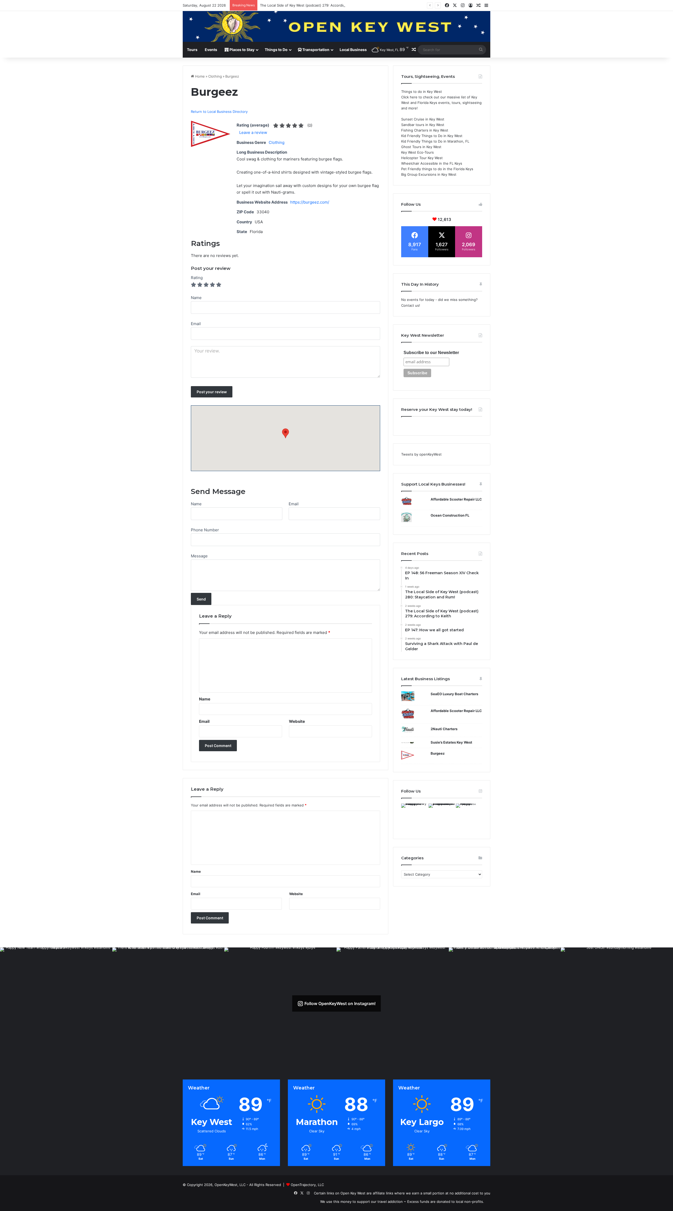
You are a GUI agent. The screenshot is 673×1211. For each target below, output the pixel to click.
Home (199, 76)
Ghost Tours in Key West (421, 147)
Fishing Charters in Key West (424, 130)
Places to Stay (241, 49)
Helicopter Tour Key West (422, 158)
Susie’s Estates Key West (451, 742)
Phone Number (205, 529)
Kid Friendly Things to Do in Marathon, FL (435, 141)
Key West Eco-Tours (417, 152)
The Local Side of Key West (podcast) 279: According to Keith (310, 5)
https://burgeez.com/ (309, 202)
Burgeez (438, 753)
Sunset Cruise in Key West (422, 119)
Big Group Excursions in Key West (428, 174)
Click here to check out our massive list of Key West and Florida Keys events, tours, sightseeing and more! (441, 102)
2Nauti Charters (444, 729)
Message (199, 555)
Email (294, 503)
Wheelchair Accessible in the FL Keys (431, 163)
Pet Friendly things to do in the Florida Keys (437, 169)
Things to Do (276, 49)
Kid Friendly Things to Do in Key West (431, 136)
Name (196, 503)
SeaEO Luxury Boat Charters (454, 694)
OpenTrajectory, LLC (307, 1185)
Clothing (215, 76)
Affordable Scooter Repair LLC (456, 499)
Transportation (315, 49)
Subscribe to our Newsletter (431, 352)
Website (297, 721)
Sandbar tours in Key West (422, 125)
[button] (285, 433)
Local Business (353, 49)
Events (211, 49)
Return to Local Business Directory (219, 111)
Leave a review (253, 132)
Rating (197, 277)
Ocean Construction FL (450, 515)
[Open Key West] (336, 26)
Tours (192, 49)
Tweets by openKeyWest (421, 454)
